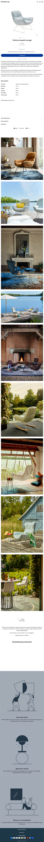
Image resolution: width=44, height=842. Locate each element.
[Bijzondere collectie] (22, 746)
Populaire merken (22, 829)
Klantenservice (21, 835)
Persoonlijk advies (5, 118)
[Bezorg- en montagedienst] (22, 797)
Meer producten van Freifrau (22, 635)
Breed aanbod (4, 121)
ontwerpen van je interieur (27, 721)
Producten (21, 832)
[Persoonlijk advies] (22, 694)
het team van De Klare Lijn (34, 771)
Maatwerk (3, 124)
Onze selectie (22, 49)
